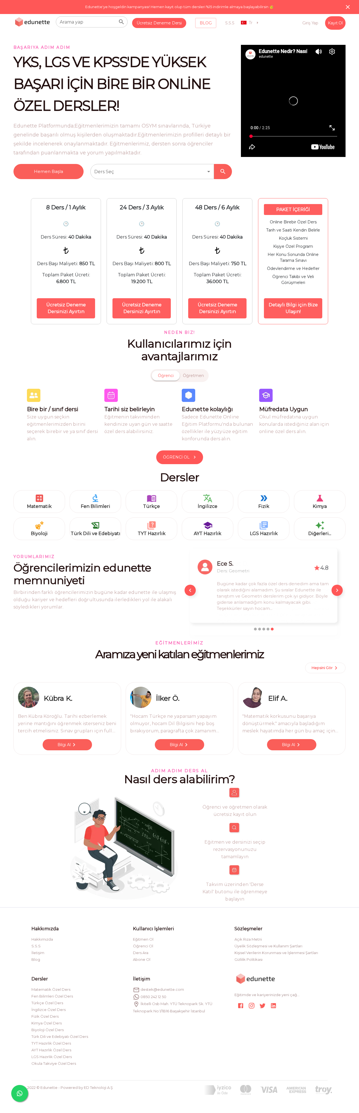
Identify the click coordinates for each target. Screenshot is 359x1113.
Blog (206, 23)
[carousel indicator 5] (272, 629)
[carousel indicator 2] (259, 629)
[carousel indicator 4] (268, 629)
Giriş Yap (310, 23)
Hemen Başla (48, 171)
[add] (19, 1093)
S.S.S (229, 23)
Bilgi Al (64, 744)
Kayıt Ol (335, 23)
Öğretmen (193, 375)
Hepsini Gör (322, 667)
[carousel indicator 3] (264, 629)
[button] (152, 171)
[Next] (337, 590)
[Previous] (190, 590)
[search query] (121, 21)
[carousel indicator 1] (255, 629)
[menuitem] (159, 23)
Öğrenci (166, 375)
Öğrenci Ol (176, 457)
